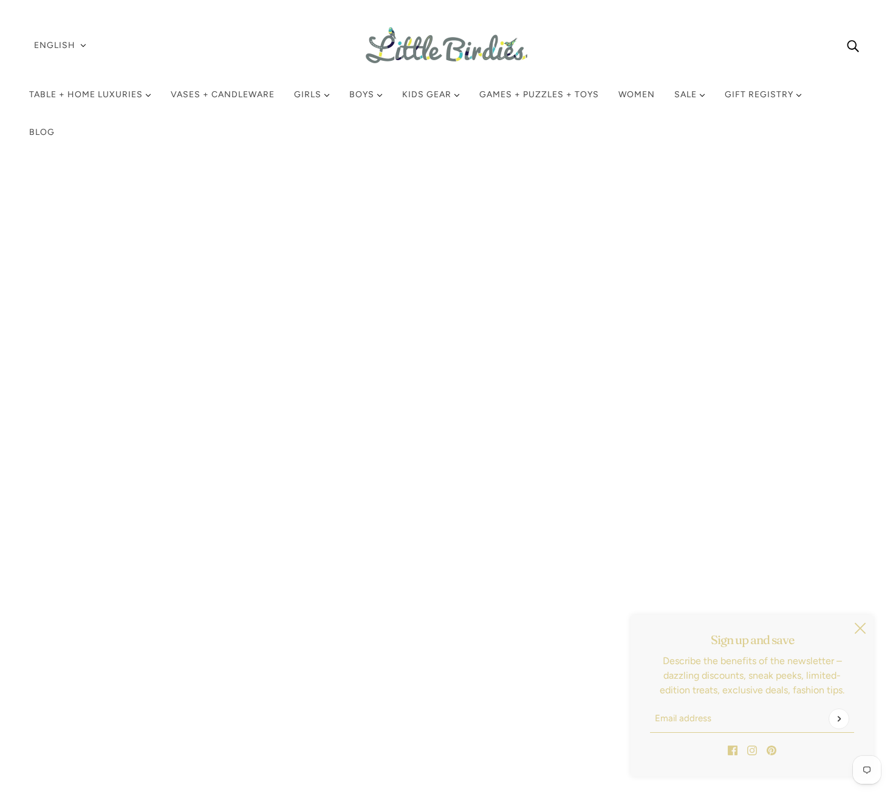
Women (636, 94)
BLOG (42, 132)
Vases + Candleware (223, 94)
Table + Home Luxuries (87, 94)
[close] (860, 628)
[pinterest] (771, 750)
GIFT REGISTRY (760, 94)
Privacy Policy (68, 645)
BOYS (363, 94)
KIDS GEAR (428, 94)
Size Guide (62, 674)
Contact (57, 689)
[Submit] (839, 719)
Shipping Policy (72, 630)
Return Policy (68, 616)
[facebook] (732, 750)
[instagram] (752, 750)
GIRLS (309, 94)
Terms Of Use (68, 659)
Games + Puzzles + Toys (539, 94)
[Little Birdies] (446, 45)
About (52, 703)
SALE (686, 94)
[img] (853, 45)
